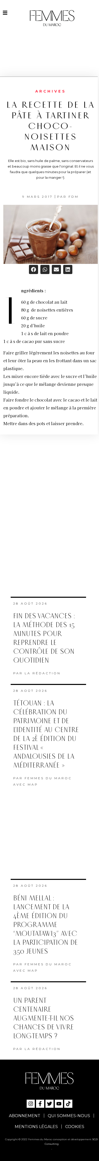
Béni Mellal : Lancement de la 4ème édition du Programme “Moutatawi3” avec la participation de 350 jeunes (45, 925)
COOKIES (74, 1126)
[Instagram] (31, 1104)
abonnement (24, 1115)
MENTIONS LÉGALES (36, 1126)
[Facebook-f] (40, 1104)
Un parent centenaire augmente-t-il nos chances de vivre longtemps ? (43, 1018)
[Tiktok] (68, 1104)
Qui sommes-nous (69, 1115)
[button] (33, 269)
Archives (50, 91)
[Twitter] (49, 1104)
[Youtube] (59, 1104)
